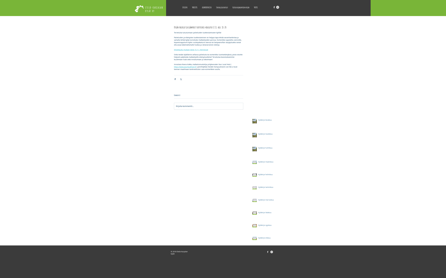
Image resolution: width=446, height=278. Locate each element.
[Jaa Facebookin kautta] (175, 79)
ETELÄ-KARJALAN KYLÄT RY (154, 9)
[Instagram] (277, 7)
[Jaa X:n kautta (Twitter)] (181, 79)
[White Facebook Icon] (274, 7)
